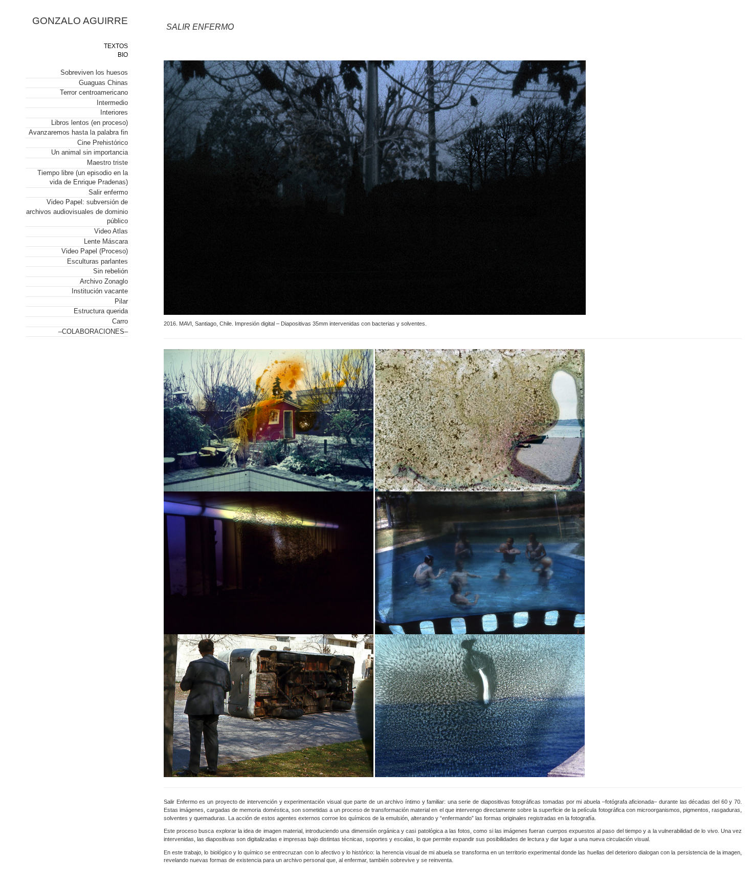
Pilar (121, 301)
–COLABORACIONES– (93, 331)
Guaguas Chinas (103, 83)
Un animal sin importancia (89, 152)
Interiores (114, 112)
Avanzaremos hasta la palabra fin (78, 132)
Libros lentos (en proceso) (89, 122)
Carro (120, 321)
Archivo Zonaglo (104, 281)
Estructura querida (101, 311)
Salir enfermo (108, 192)
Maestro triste (107, 162)
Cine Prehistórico (102, 142)
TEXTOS (116, 46)
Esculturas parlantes (97, 261)
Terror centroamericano (94, 92)
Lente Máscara (106, 241)
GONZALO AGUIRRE (80, 20)
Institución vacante (100, 291)
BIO (123, 54)
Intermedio (112, 102)
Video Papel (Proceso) (94, 251)
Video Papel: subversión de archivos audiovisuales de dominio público (77, 211)
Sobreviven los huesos (94, 72)
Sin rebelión (110, 271)
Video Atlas (111, 231)
